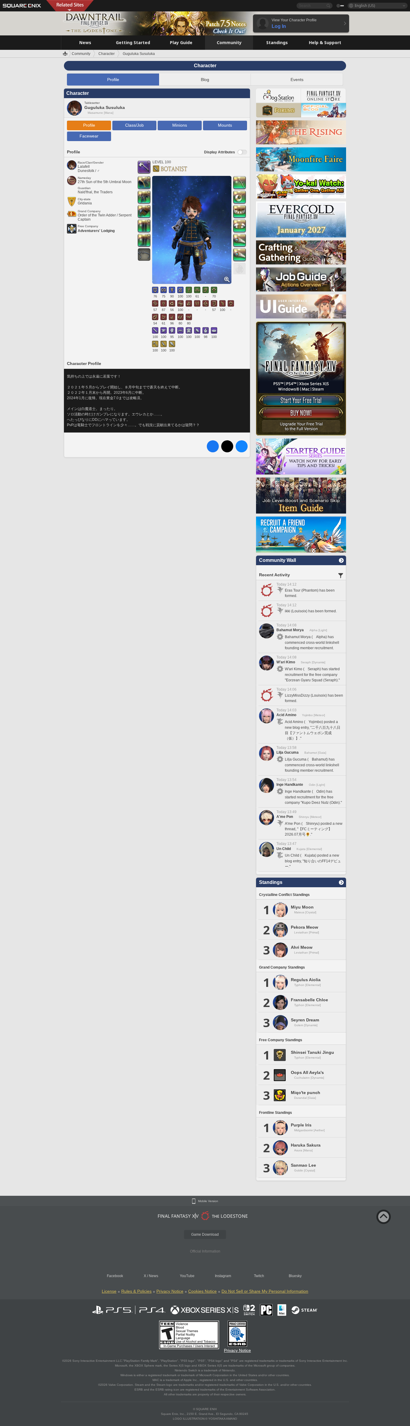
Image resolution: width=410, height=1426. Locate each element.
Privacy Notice (169, 1291)
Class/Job (134, 125)
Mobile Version (208, 1201)
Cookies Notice (202, 1291)
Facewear (89, 136)
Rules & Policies (136, 1291)
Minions (179, 125)
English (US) (365, 5)
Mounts (225, 125)
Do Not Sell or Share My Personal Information (265, 1291)
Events (297, 79)
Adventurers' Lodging (96, 231)
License (109, 1291)
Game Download (205, 1234)
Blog (205, 79)
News (153, 1276)
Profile (113, 79)
